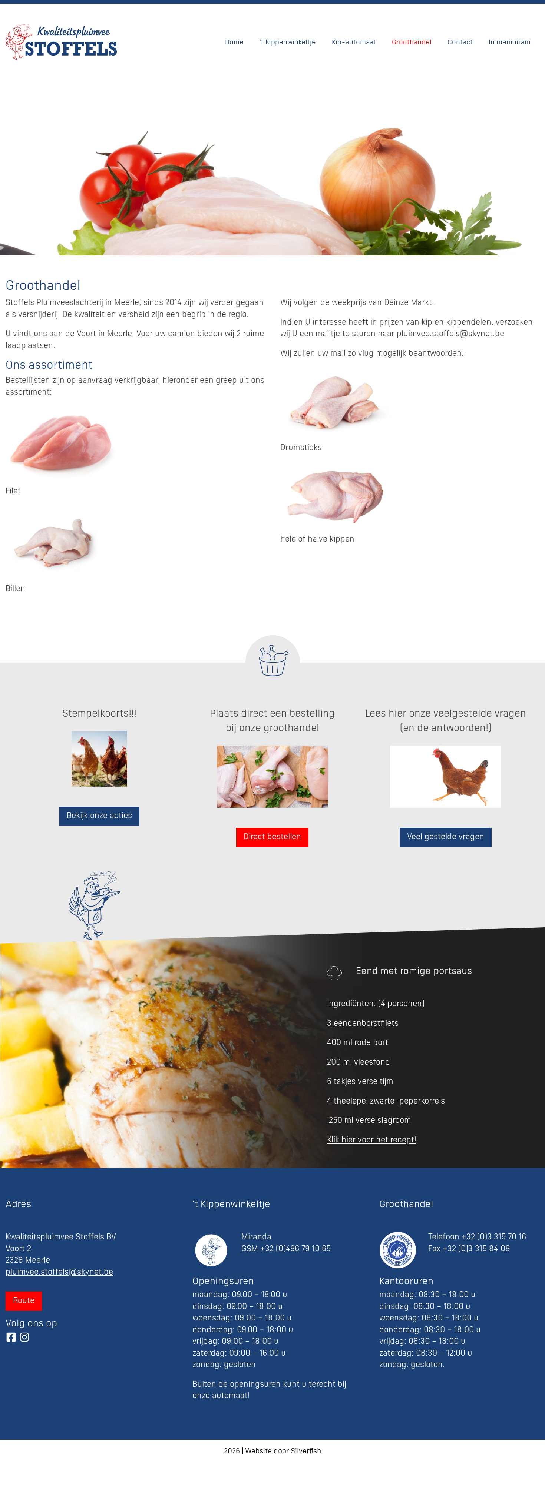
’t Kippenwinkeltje (288, 43)
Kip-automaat (354, 43)
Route (23, 1301)
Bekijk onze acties (99, 816)
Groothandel (412, 43)
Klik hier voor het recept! (371, 1140)
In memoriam (510, 43)
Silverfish (306, 1451)
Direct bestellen (272, 837)
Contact (460, 43)
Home (234, 43)
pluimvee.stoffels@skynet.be (59, 1272)
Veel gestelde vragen (445, 837)
